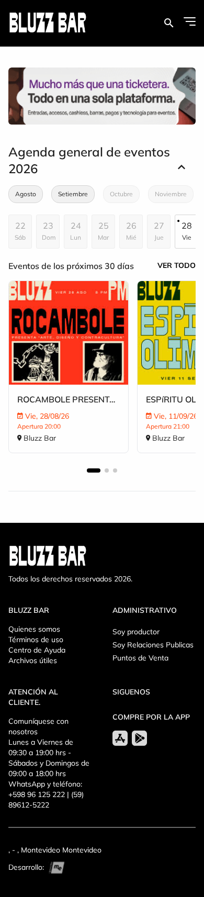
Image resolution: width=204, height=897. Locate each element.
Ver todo (176, 265)
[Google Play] (139, 738)
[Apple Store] (120, 738)
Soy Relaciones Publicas (153, 644)
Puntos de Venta (140, 658)
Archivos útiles (32, 660)
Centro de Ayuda (36, 650)
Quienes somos (34, 629)
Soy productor (136, 631)
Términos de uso (35, 639)
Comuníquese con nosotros (38, 726)
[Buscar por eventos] (168, 23)
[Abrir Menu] (190, 21)
